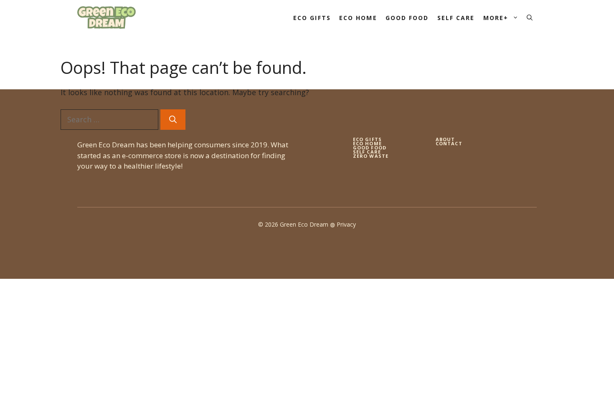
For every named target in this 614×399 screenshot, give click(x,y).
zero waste (370, 156)
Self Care (456, 18)
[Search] (172, 119)
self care (367, 152)
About (445, 139)
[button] (530, 17)
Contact (449, 143)
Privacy (346, 224)
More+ (496, 18)
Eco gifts (367, 139)
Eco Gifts (312, 18)
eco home (367, 143)
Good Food (407, 18)
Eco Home (358, 18)
